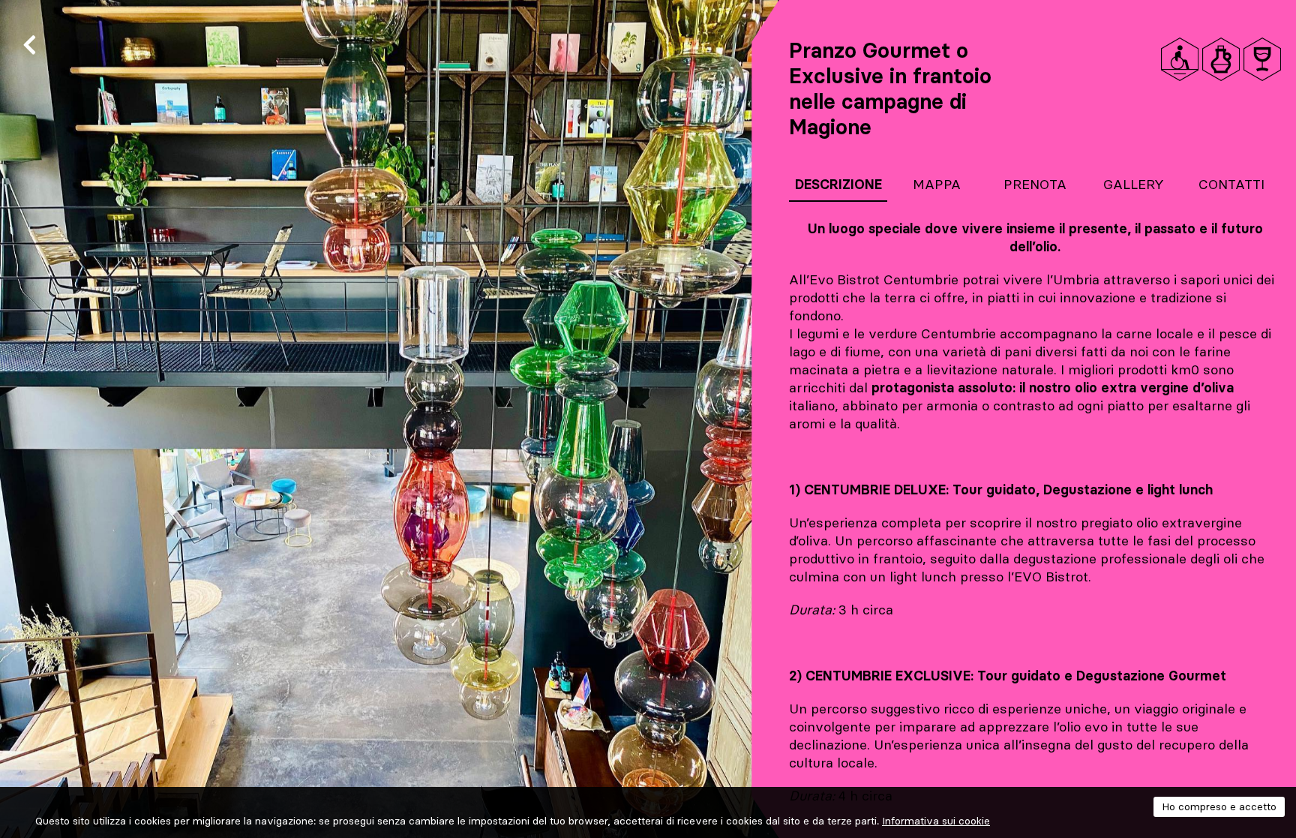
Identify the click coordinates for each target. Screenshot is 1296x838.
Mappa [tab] (937, 184)
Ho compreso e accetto (1219, 806)
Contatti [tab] (1231, 184)
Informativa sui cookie (936, 820)
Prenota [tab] (1035, 184)
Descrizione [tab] (838, 184)
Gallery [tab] (1133, 184)
